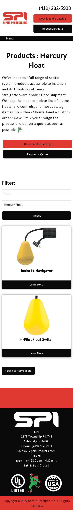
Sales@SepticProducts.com (36, 451)
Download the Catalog (37, 144)
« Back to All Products (18, 370)
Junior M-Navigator (36, 270)
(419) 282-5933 (54, 8)
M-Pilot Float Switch (37, 339)
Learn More (36, 284)
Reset (37, 215)
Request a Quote (37, 154)
